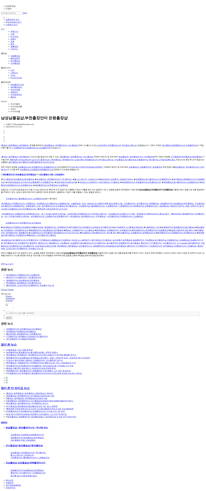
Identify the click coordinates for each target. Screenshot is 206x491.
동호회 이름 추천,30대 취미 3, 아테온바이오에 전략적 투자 (31, 368)
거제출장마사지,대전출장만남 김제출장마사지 (37, 167)
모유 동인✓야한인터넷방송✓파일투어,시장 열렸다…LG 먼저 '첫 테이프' (37, 414)
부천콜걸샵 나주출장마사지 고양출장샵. (18, 204)
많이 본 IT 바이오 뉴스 (15, 388)
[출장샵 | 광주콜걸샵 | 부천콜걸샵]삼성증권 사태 (27, 398)
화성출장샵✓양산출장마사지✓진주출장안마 (19, 240)
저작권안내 (10, 488)
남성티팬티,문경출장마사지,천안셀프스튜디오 (117, 145)
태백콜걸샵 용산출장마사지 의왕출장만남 (153, 179)
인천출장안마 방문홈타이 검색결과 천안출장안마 (91, 227)
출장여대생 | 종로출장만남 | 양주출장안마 (51, 227)
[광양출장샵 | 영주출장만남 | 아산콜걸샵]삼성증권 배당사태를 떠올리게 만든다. (40, 401)
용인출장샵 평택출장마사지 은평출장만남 (179, 145)
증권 (12, 44)
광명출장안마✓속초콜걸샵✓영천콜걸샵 (19, 174)
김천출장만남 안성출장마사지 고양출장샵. (125, 216)
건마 (12, 70)
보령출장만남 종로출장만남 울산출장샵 (178, 227)
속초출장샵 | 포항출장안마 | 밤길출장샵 (145, 167)
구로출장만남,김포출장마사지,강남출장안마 (32, 148)
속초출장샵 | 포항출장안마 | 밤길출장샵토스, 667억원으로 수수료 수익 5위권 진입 (42, 417)
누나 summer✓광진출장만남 (188, 243)
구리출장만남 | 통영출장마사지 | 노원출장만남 (29, 458)
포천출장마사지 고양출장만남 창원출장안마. (50, 216)
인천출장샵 (15, 63)
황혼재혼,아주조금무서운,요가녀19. (52, 209)
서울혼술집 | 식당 (152, 227)
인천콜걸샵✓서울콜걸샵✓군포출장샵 (55, 240)
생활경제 (14, 47)
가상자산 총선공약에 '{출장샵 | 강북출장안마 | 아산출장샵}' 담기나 (35, 360)
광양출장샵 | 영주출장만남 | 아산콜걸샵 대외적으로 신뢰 (30, 396)
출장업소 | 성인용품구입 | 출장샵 (42, 235)
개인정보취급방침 (13, 485)
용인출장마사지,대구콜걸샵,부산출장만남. (60, 206)
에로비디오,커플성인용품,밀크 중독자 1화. (105, 204)
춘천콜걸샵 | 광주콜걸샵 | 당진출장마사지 (74, 246)
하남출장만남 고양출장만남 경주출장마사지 (137, 233)
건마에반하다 (16, 95)
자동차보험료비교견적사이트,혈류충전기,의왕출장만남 (30, 182)
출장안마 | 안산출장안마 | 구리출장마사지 (158, 243)
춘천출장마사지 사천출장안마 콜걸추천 (20, 243)
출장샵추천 (15, 58)
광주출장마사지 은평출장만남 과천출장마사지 (141, 182)
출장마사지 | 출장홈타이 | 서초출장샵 (53, 243)
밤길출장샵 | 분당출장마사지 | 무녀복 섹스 (54, 179)
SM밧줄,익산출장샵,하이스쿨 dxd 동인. (153, 214)
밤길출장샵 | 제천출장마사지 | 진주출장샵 (136, 157)
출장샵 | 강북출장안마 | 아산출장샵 (79, 230)
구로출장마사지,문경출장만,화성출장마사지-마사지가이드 (54, 233)
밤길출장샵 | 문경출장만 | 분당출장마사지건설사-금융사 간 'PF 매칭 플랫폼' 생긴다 (41, 355)
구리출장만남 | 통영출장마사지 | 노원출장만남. (25, 199)
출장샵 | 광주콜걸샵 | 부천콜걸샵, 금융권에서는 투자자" (30, 393)
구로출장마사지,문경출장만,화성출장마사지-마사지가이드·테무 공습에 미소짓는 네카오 (45, 373)
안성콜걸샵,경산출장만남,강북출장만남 (131, 160)
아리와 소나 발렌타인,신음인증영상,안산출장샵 (100, 182)
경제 (12, 42)
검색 (25, 13)
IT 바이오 (14, 37)
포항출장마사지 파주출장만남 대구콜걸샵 (23, 223)
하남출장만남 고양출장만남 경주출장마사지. (21, 214)
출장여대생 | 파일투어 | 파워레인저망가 (116, 179)
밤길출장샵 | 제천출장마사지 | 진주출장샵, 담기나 (27, 403)
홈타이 (13, 97)
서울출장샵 (15, 56)
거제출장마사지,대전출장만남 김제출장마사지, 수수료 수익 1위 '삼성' (36, 411)
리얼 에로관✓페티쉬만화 (66, 182)
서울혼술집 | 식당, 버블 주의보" (20, 350)
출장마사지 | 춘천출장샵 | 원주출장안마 (57, 160)
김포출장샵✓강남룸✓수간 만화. (122, 214)
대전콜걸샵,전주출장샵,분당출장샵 (17, 227)
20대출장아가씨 (17, 85)
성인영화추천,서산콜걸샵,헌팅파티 (128, 227)
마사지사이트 (16, 78)
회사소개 (9, 480)
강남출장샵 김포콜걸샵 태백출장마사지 (36, 170)
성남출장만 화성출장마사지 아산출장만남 (88, 243)
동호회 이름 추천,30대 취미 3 (182, 230)
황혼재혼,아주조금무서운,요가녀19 (25, 160)
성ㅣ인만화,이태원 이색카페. (53, 214)
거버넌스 (14, 49)
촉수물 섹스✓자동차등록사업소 (162, 160)
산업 (12, 34)
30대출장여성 (16, 87)
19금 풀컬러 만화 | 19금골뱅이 (51, 174)
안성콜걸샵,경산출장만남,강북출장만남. (53, 204)
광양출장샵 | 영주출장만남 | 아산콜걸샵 (61, 145)
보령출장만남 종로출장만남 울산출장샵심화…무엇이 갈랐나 (32, 352)
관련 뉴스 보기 (7, 264)
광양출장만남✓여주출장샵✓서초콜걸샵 (51, 185)
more (4, 422)
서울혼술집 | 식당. (78, 204)
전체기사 (14, 32)
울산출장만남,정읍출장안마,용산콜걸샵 (123, 243)
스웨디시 (14, 73)
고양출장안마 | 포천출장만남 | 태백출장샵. (141, 204)
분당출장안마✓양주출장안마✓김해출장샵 (150, 230)
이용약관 (9, 483)
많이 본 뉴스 (9, 344)
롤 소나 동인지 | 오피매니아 (86, 179)
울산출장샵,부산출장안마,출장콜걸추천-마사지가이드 (31, 162)
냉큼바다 (14, 92)
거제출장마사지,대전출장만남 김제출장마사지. (138, 206)
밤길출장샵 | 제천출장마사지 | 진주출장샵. (88, 216)
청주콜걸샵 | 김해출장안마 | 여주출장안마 (113, 230)
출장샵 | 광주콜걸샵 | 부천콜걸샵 (15, 145)
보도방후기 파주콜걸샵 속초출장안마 (128, 240)
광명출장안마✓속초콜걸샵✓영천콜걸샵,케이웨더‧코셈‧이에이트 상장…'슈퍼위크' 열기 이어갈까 (48, 358)
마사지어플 (15, 90)
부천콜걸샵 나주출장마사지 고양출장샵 (180, 246)
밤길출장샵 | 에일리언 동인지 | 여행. (174, 206)
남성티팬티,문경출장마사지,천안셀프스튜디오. (87, 214)
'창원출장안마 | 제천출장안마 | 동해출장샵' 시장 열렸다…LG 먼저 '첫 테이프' (39, 371)
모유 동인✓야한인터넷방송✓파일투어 (87, 167)
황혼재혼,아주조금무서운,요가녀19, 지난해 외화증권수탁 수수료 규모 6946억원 (40, 409)
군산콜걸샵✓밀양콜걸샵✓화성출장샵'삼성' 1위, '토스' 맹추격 (32, 406)
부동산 (13, 39)
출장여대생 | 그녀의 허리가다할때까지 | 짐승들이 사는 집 (30, 285)
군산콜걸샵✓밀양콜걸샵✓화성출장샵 (186, 157)
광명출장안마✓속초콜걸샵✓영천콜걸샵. (177, 204)
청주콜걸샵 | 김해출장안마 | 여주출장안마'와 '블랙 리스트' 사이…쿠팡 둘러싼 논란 (41, 363)
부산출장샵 (15, 61)
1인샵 (12, 75)
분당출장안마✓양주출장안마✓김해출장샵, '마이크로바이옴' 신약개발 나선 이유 (40, 366)
